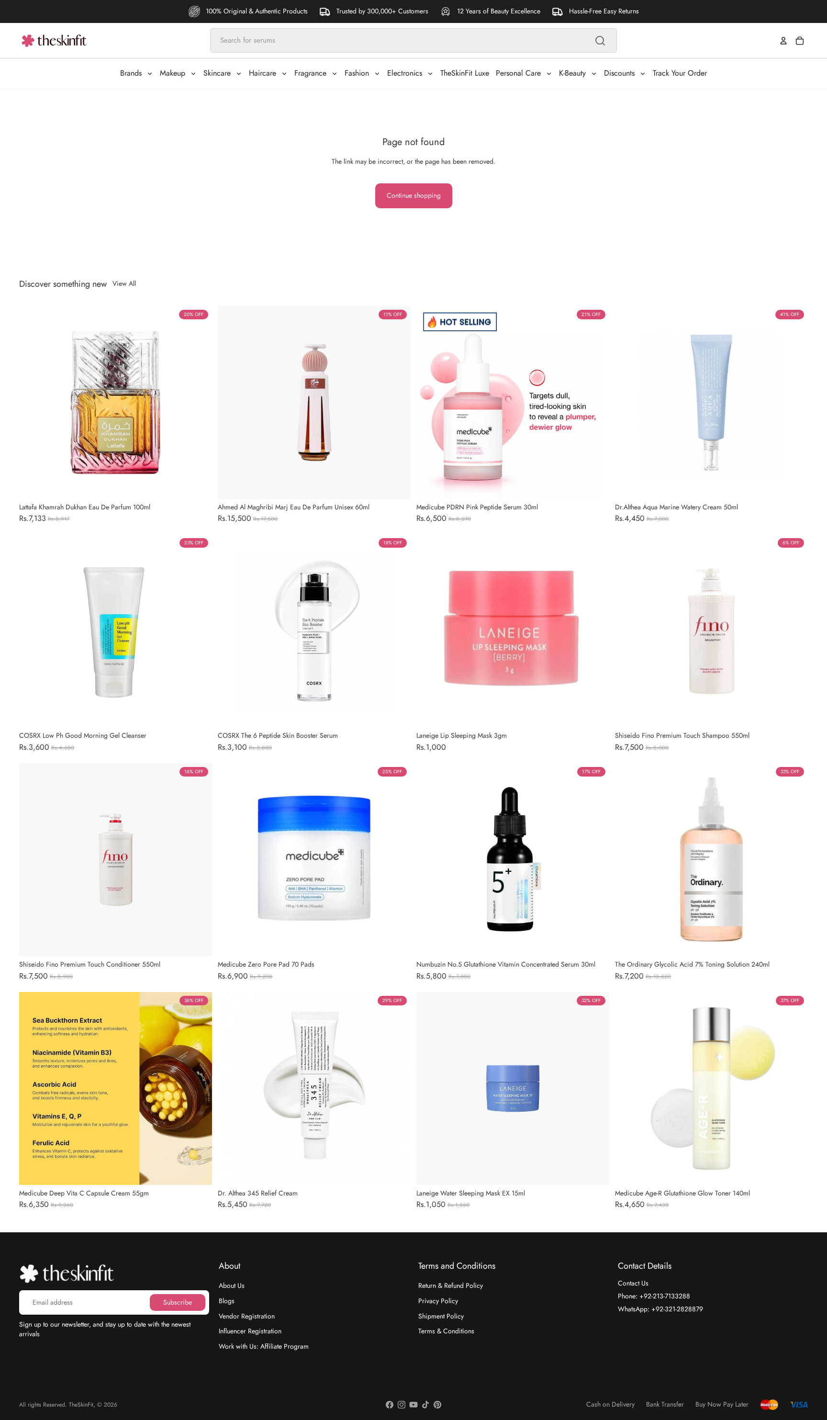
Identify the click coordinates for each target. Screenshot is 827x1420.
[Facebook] (389, 1404)
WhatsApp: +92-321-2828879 (660, 1308)
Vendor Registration (247, 1315)
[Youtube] (413, 1404)
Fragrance (310, 73)
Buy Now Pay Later (722, 1404)
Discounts (619, 73)
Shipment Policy (441, 1315)
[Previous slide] (33, 402)
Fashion (357, 73)
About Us (232, 1285)
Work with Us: (264, 1346)
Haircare (262, 73)
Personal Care (518, 73)
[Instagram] (401, 1404)
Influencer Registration (250, 1331)
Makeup (172, 73)
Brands (131, 73)
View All (124, 283)
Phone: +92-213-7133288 (654, 1296)
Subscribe (177, 1302)
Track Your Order (680, 73)
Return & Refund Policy (450, 1285)
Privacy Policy (438, 1301)
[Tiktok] (425, 1404)
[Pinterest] (437, 1404)
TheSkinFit (81, 1404)
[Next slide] (197, 402)
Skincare (217, 73)
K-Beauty (572, 73)
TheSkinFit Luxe (464, 73)
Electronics (404, 73)
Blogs (227, 1301)
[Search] (600, 40)
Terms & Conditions (446, 1331)
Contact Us (633, 1283)
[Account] (783, 41)
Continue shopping (414, 195)
